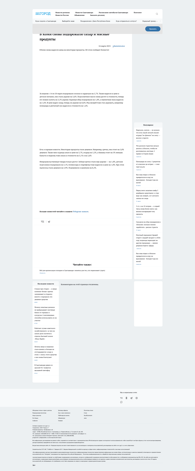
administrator (119, 46)
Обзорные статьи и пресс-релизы (42, 410)
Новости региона (62, 12)
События (34, 420)
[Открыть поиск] (157, 14)
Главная (60, 420)
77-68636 (49, 449)
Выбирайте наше (68, 21)
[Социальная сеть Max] (121, 402)
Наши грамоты (36, 415)
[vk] (42, 221)
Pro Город (35, 418)
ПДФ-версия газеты (63, 415)
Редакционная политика (39, 413)
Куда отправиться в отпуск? (126, 21)
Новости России (62, 15)
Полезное (138, 12)
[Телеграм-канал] (131, 398)
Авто (85, 418)
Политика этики (88, 410)
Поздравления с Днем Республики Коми (95, 21)
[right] (160, 21)
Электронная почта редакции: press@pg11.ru (73, 433)
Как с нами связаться (64, 413)
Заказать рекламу (97, 15)
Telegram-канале (80, 211)
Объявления (79, 15)
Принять (153, 29)
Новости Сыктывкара (84, 12)
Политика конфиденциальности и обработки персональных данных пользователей (106, 454)
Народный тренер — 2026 (151, 21)
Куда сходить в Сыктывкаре (45, 21)
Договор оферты (63, 410)
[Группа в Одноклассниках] (126, 398)
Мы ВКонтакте (88, 415)
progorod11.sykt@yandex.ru (40, 437)
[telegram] (50, 221)
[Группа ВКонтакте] (121, 398)
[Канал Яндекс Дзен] (136, 398)
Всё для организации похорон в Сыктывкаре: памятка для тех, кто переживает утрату (72, 271)
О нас (85, 413)
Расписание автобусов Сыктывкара (113, 12)
